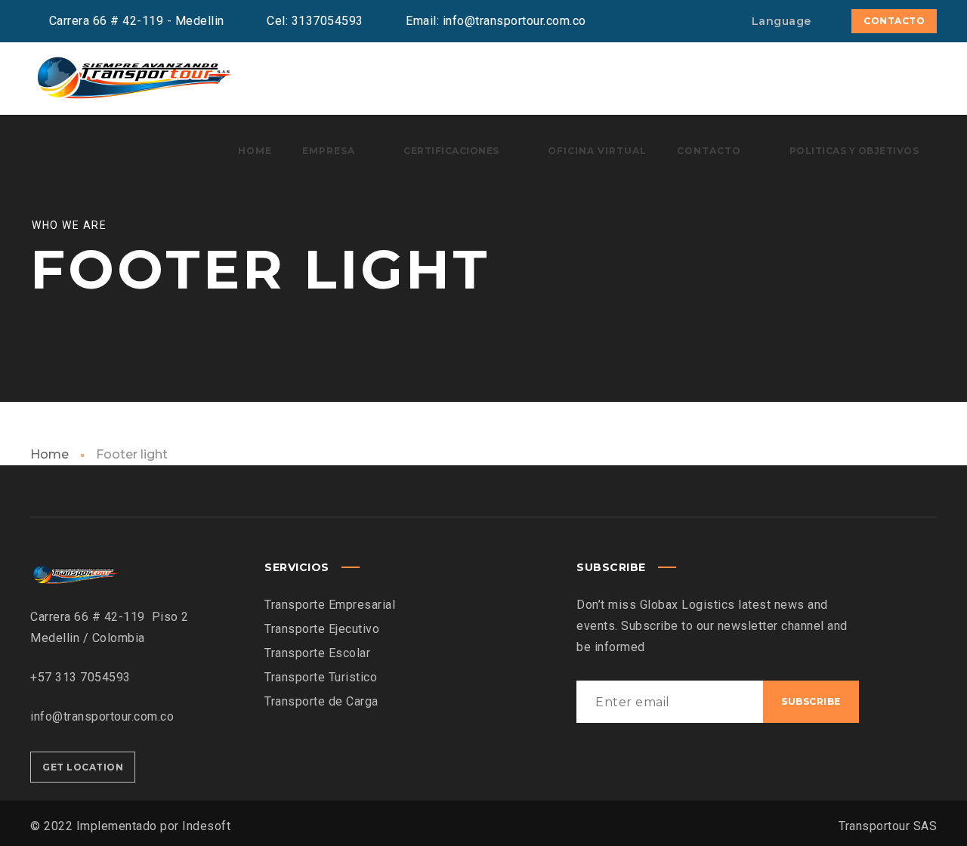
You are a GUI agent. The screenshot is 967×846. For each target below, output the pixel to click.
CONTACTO (894, 20)
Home (49, 454)
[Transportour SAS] (133, 78)
